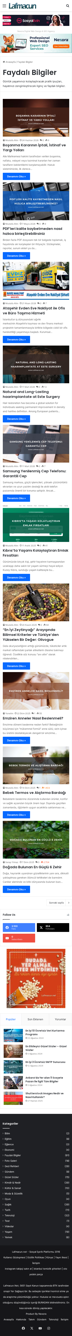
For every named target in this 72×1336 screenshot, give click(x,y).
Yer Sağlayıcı (17, 1291)
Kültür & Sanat (13, 1188)
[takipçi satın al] (36, 20)
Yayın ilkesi (61, 1257)
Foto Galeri (11, 1160)
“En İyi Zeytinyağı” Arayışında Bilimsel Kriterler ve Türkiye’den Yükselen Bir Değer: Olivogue (31, 634)
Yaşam (8, 1231)
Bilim (7, 1133)
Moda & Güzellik (14, 1193)
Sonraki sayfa (56, 902)
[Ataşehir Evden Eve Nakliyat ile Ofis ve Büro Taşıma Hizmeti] (36, 281)
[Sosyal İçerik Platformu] (23, 5)
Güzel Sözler (12, 1177)
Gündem (9, 1171)
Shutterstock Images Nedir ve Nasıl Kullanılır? (45, 1095)
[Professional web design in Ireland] (36, 43)
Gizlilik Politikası (36, 1257)
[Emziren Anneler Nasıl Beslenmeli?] (36, 691)
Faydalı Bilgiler (13, 1155)
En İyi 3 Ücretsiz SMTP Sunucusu (45, 1062)
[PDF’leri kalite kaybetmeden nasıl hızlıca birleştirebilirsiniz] (36, 201)
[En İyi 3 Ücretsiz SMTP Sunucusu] (13, 1066)
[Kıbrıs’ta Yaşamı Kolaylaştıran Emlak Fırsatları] (36, 523)
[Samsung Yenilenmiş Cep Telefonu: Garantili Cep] (36, 444)
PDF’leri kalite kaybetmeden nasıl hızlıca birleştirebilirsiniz (32, 231)
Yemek (8, 1237)
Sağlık (8, 1204)
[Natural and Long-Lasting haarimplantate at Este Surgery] (36, 364)
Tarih (7, 1210)
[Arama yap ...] (67, 7)
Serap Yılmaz (11, 862)
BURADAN (43, 1302)
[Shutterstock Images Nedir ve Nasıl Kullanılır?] (13, 1098)
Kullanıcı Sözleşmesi (14, 1257)
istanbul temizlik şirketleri (47, 1268)
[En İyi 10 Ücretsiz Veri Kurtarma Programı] (13, 1035)
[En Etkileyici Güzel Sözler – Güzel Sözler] (13, 1051)
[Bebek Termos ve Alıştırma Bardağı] (36, 765)
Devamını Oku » (16, 176)
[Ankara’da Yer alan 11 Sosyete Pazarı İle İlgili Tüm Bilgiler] (13, 1082)
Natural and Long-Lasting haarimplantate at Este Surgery (31, 394)
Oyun (8, 1199)
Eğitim (8, 1138)
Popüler (11, 1019)
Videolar (9, 1226)
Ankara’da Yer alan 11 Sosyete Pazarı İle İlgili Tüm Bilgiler (44, 1079)
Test (7, 1220)
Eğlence (9, 1144)
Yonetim (9, 713)
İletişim (36, 1263)
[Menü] (4, 7)
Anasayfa (10, 61)
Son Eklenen (35, 1019)
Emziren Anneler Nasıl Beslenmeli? (33, 718)
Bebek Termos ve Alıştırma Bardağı (34, 792)
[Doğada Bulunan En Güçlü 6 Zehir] (36, 840)
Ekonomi (9, 1149)
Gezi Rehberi (12, 1166)
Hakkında (21, 1319)
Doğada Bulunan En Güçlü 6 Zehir (32, 867)
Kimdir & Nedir (13, 1182)
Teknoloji (10, 1215)
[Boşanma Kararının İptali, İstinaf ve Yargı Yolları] (36, 118)
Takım (31, 1319)
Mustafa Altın (11, 140)
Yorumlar (60, 1019)
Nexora (42, 1313)
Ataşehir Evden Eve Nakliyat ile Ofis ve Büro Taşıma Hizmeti (34, 311)
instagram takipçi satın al (18, 1268)
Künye (49, 1257)
